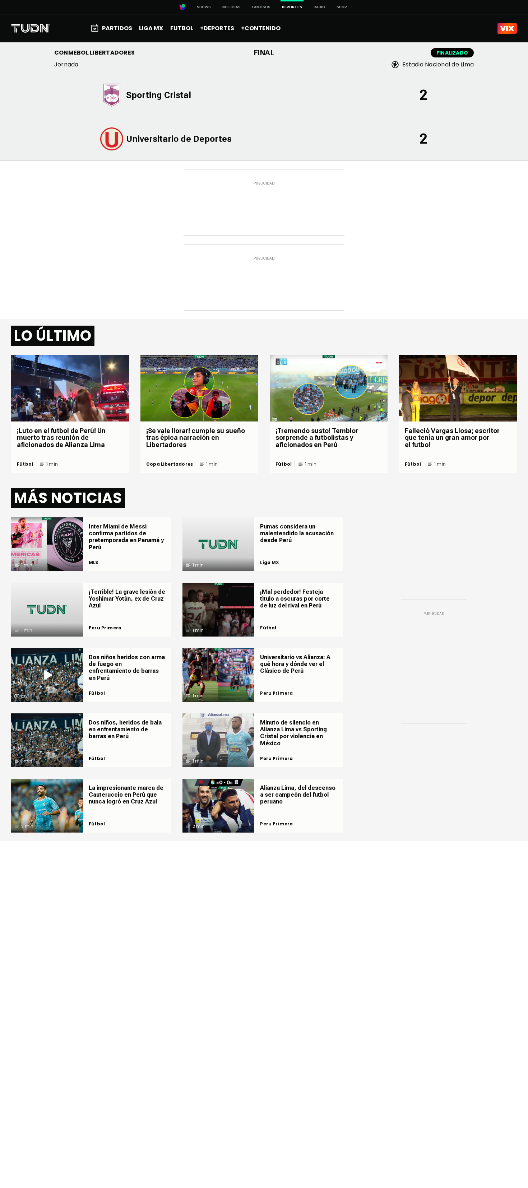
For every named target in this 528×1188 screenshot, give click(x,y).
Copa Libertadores (169, 464)
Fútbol (25, 464)
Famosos (261, 7)
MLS (93, 562)
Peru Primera (105, 628)
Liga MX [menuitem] (151, 28)
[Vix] (507, 28)
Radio (319, 7)
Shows (204, 7)
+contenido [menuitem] (261, 28)
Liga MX (269, 562)
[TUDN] (30, 28)
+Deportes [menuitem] (217, 28)
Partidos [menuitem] (117, 28)
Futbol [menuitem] (181, 28)
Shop (342, 7)
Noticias (231, 7)
